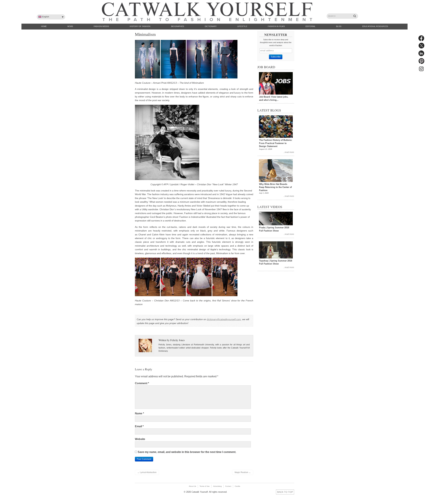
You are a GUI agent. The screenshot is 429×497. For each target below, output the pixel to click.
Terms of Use (205, 486)
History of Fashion (140, 26)
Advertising (217, 486)
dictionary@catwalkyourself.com (224, 319)
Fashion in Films (276, 26)
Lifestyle (242, 26)
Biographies (177, 26)
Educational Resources (375, 26)
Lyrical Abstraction (147, 472)
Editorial (310, 26)
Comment (142, 383)
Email (139, 426)
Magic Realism (243, 472)
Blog (339, 26)
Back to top (285, 492)
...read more (288, 152)
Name (139, 413)
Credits (237, 486)
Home (44, 26)
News (70, 26)
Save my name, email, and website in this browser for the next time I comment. (187, 452)
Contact (228, 486)
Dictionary (211, 26)
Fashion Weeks (101, 26)
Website (140, 439)
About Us (192, 486)
